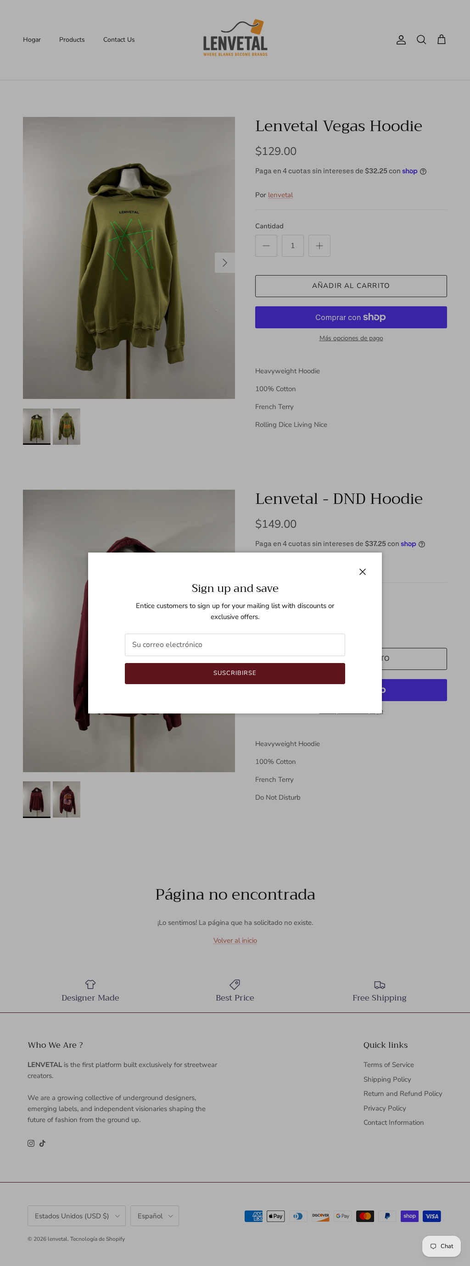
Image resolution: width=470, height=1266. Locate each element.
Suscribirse (235, 673)
